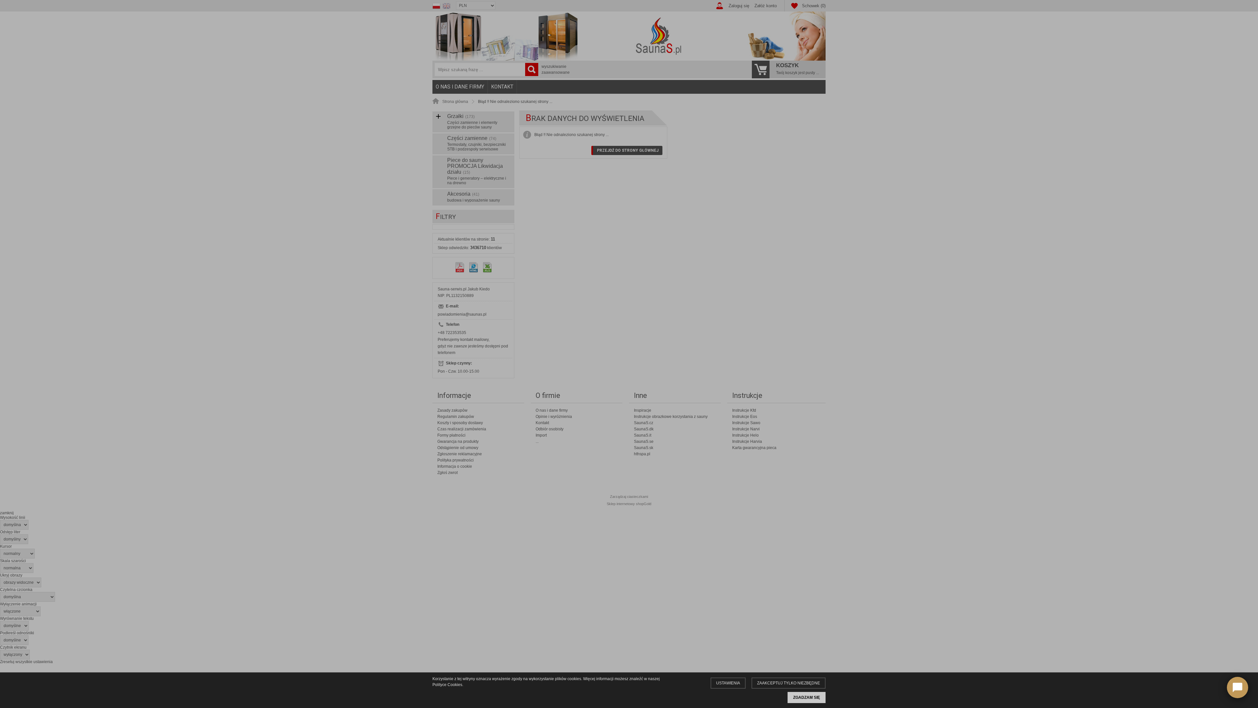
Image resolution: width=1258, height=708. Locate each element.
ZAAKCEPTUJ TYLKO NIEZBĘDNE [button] (788, 683)
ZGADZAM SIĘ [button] (806, 697)
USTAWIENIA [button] (728, 683)
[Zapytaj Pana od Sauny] (1237, 687)
